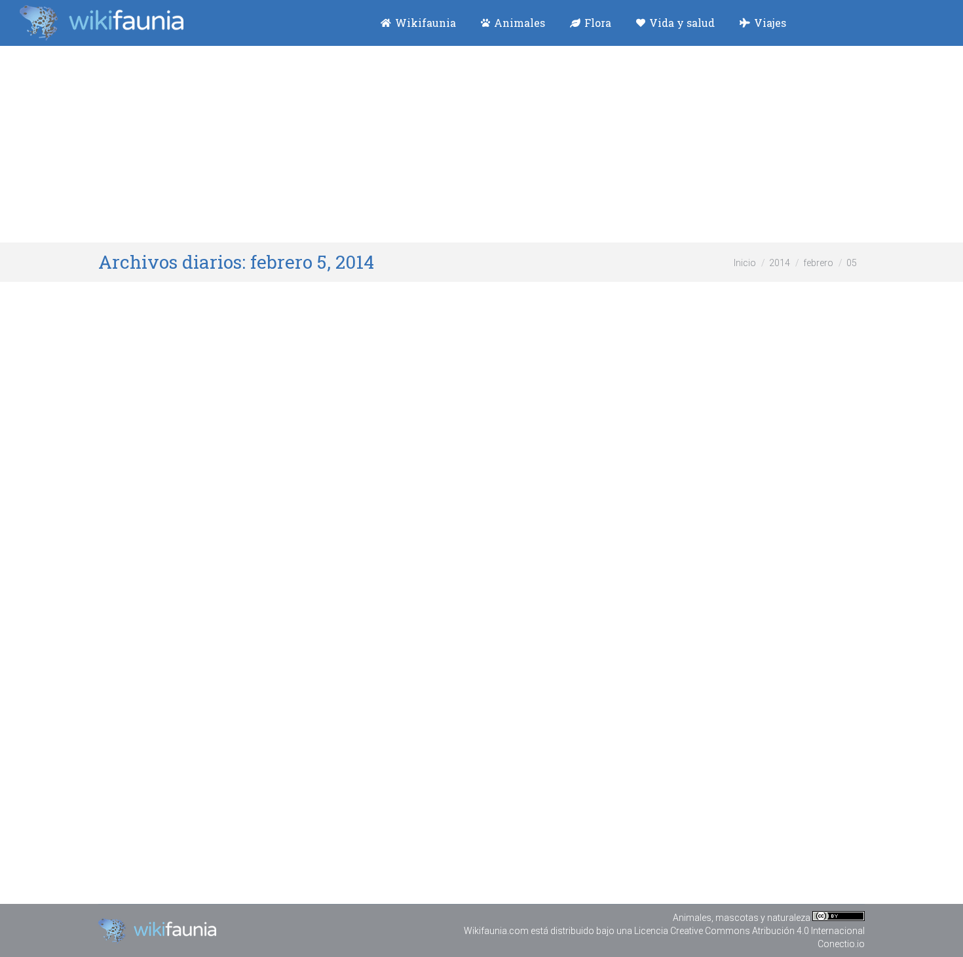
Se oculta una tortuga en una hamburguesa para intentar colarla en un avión (379, 479)
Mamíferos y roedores (208, 794)
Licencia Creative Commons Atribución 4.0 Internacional (749, 931)
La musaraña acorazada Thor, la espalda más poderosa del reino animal (361, 769)
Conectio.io (841, 944)
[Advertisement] (481, 144)
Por (233, 504)
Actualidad (137, 504)
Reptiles (178, 504)
